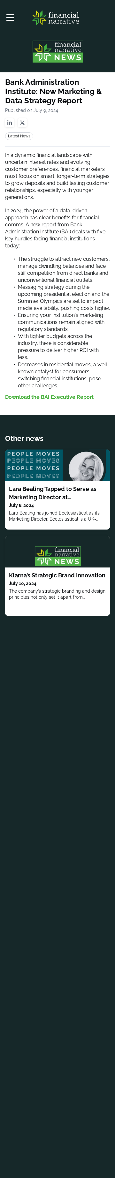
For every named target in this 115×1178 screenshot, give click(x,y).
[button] (10, 18)
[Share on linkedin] (9, 122)
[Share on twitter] (22, 122)
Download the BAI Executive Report (49, 397)
